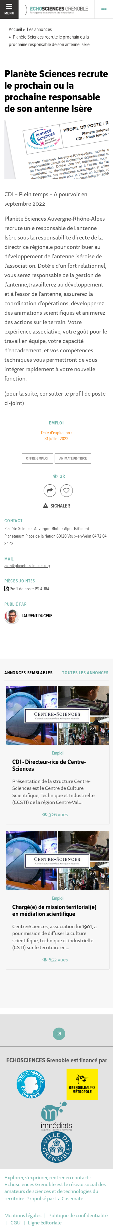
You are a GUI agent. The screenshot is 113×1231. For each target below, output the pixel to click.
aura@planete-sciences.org (27, 566)
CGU (15, 1222)
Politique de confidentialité (78, 1215)
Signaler (60, 506)
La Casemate (69, 1198)
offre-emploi (37, 458)
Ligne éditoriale (45, 1222)
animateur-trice (73, 458)
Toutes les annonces (85, 673)
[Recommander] (66, 490)
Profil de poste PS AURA (29, 589)
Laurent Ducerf (37, 616)
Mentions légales (22, 1215)
